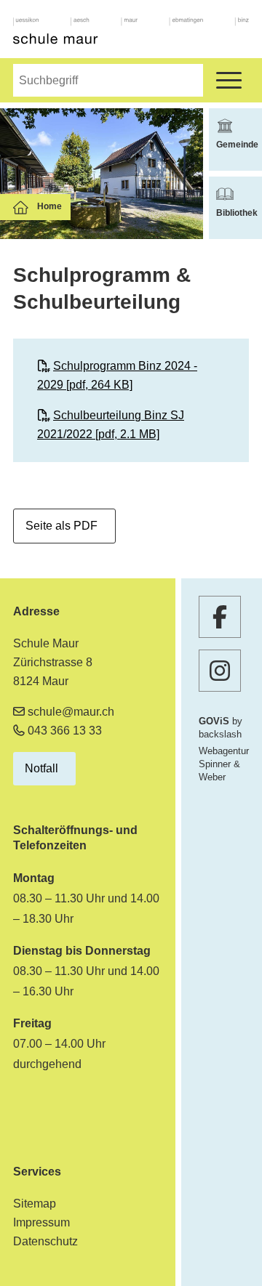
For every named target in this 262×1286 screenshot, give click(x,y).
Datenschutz (45, 1241)
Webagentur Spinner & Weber (224, 763)
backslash (220, 734)
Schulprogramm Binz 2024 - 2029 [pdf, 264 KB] (117, 375)
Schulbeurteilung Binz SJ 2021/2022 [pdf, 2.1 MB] (110, 424)
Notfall (41, 768)
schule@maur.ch (71, 711)
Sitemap (34, 1203)
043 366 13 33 (65, 730)
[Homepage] (131, 31)
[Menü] (229, 80)
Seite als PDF (61, 525)
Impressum (41, 1222)
